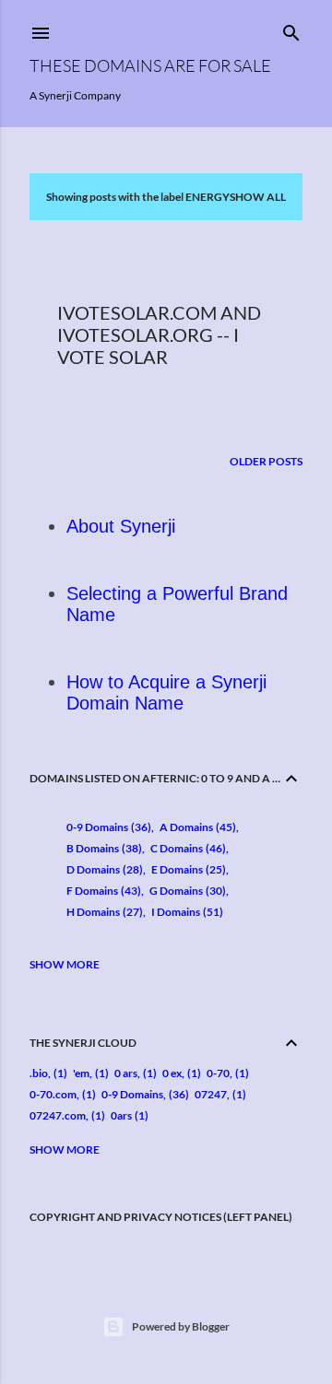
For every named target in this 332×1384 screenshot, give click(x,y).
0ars (121, 1115)
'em (81, 1073)
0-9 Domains (107, 827)
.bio (39, 1073)
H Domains (102, 912)
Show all (258, 197)
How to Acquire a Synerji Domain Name (166, 692)
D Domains (102, 869)
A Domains (196, 827)
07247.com (58, 1115)
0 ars (125, 1073)
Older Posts (266, 461)
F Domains (101, 890)
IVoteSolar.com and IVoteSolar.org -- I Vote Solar (159, 334)
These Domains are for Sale (150, 65)
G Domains (185, 890)
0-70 (218, 1073)
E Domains (186, 869)
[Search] (291, 29)
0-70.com (53, 1094)
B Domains (102, 848)
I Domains (185, 912)
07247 (211, 1094)
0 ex (172, 1073)
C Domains (186, 848)
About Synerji (120, 526)
